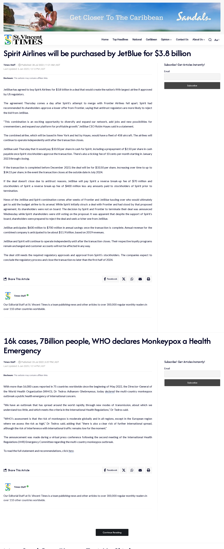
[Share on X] (123, 278)
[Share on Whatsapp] (132, 278)
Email (167, 71)
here (71, 450)
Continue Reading (112, 532)
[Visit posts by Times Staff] (8, 296)
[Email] (140, 278)
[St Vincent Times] (24, 39)
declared (110, 391)
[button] (210, 39)
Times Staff (9, 65)
